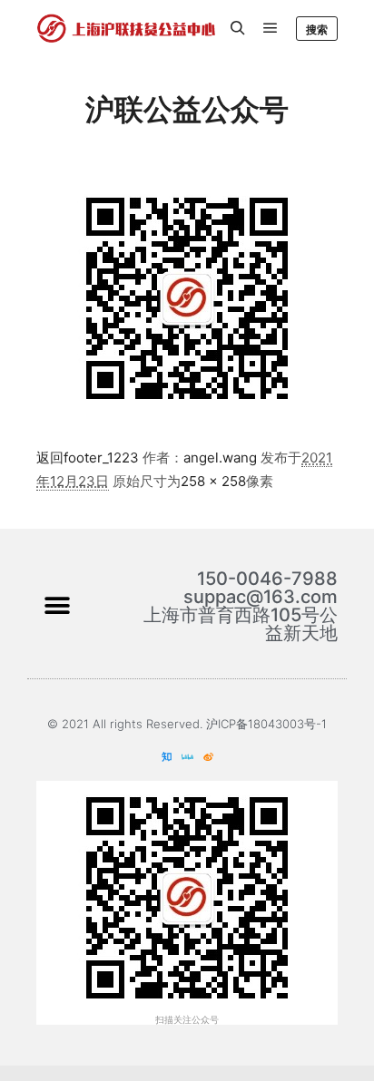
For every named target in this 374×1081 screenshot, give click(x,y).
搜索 (317, 29)
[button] (56, 606)
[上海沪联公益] (127, 28)
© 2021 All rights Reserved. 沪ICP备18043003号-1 (187, 723)
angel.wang (220, 457)
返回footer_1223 (87, 457)
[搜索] (237, 28)
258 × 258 (213, 481)
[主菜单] (270, 28)
